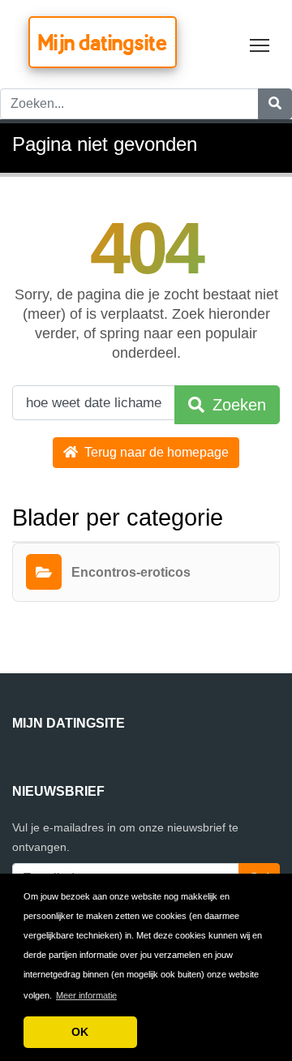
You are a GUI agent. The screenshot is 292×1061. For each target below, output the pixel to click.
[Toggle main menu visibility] (260, 44)
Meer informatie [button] (86, 995)
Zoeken (237, 405)
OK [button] (79, 1031)
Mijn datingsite (102, 42)
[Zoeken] (275, 103)
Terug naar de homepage (155, 452)
